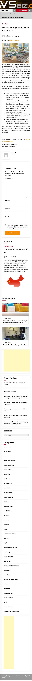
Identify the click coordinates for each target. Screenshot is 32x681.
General (6, 520)
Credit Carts (7, 479)
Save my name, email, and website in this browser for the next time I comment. (17, 227)
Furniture (5, 24)
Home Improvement (9, 533)
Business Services (9, 465)
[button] (14, 10)
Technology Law (8, 593)
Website (7, 217)
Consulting (7, 474)
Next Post (7, 242)
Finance (6, 501)
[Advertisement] (17, 361)
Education (7, 488)
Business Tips (8, 246)
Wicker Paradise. (14, 40)
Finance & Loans (8, 506)
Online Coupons (8, 556)
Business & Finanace (9, 460)
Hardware (6, 524)
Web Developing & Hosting (11, 611)
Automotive (7, 451)
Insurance (6, 538)
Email (7, 208)
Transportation (8, 597)
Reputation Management (11, 579)
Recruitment (7, 575)
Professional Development (11, 565)
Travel (5, 602)
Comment (9, 178)
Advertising (7, 447)
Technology (7, 588)
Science (6, 584)
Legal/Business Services (11, 547)
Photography (7, 561)
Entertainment (8, 492)
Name (7, 200)
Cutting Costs (8, 483)
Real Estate (7, 570)
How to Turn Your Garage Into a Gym (15, 345)
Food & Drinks (8, 511)
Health (5, 529)
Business (6, 456)
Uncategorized (8, 607)
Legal (5, 543)
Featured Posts (8, 497)
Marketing (7, 552)
